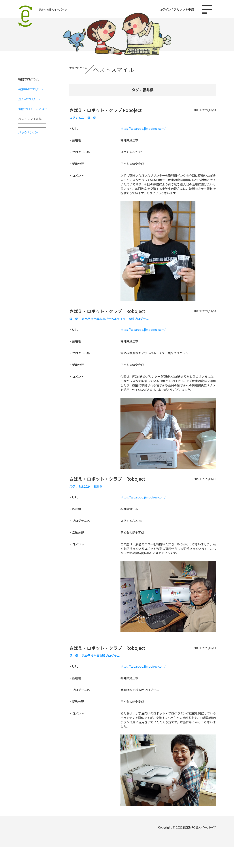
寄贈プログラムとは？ (33, 109)
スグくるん (76, 117)
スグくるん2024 (79, 486)
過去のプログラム (30, 99)
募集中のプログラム (31, 89)
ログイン (165, 9)
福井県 (91, 117)
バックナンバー (28, 132)
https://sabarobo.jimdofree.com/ (142, 128)
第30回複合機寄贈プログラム (100, 655)
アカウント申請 (183, 9)
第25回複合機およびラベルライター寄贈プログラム (115, 318)
